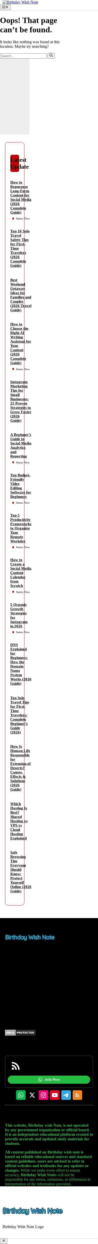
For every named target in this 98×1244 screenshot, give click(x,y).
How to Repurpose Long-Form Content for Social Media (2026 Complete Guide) (20, 197)
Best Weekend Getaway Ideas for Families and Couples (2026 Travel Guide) (20, 295)
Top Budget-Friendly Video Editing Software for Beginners (20, 486)
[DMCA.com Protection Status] (20, 1034)
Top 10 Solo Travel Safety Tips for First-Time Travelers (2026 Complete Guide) (20, 248)
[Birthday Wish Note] (20, 2)
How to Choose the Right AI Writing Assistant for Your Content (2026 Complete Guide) (20, 343)
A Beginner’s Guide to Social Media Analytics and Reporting (20, 445)
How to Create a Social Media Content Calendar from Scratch (20, 573)
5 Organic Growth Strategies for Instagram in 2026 (19, 615)
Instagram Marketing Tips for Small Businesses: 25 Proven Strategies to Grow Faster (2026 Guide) (20, 401)
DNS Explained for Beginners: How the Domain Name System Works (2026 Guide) (20, 664)
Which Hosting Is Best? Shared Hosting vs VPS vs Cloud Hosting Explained (19, 821)
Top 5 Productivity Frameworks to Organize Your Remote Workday (20, 528)
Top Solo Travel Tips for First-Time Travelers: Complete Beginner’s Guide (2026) (19, 715)
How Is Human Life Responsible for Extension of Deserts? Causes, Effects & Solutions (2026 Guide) (20, 767)
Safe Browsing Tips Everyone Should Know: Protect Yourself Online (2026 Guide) (20, 871)
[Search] (51, 55)
